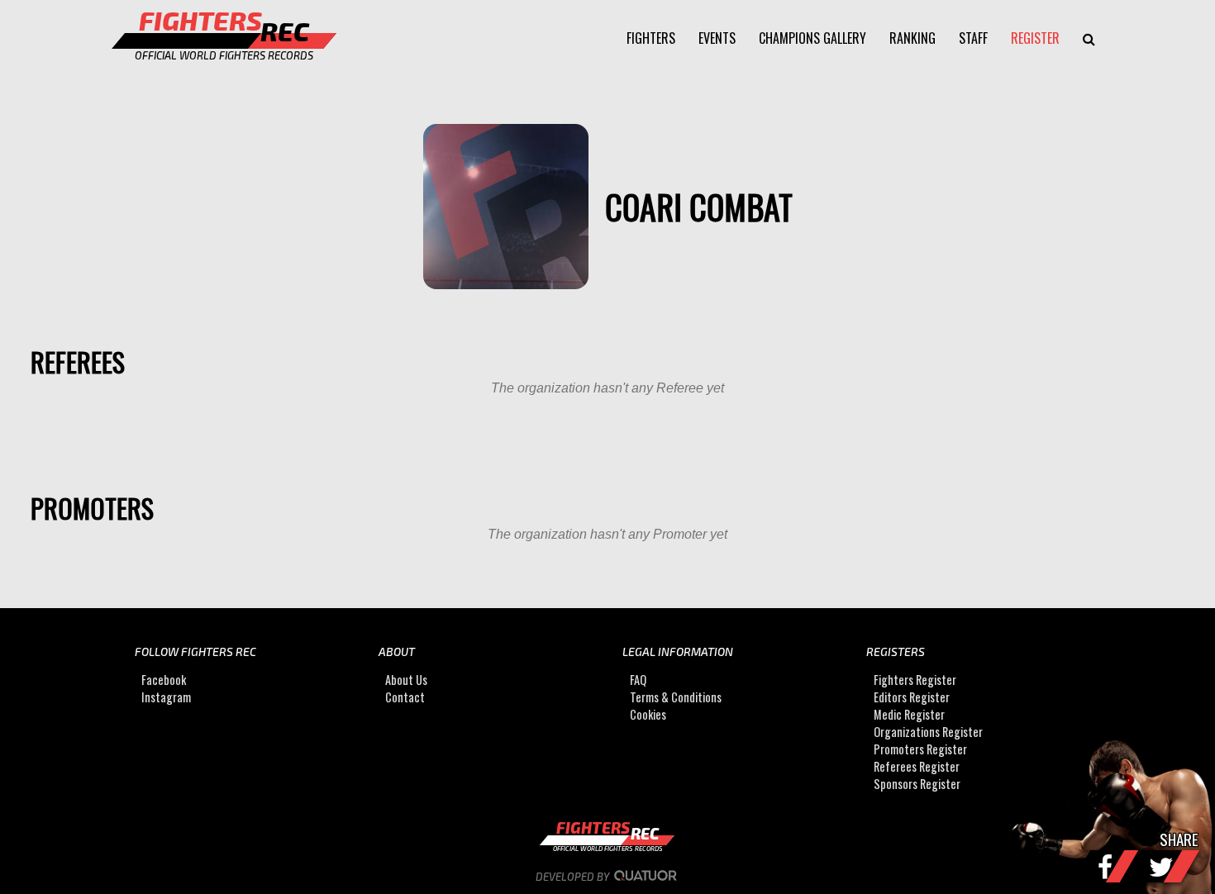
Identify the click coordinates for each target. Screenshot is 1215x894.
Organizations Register (928, 731)
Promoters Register (920, 749)
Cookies (648, 714)
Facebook (163, 679)
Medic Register (909, 714)
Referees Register (917, 766)
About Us (406, 679)
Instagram (166, 697)
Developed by (574, 876)
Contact (405, 697)
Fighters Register (915, 679)
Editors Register (912, 697)
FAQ (638, 679)
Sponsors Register (917, 784)
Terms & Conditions (676, 697)
